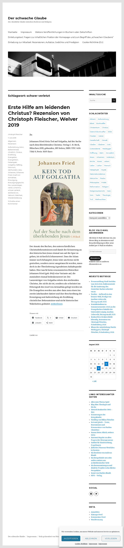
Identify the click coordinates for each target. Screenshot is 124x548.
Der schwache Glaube (27, 18)
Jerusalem (110, 153)
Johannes (12, 172)
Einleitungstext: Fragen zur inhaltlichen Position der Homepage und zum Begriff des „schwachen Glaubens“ (60, 37)
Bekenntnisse (13, 150)
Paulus (102, 178)
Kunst (99, 161)
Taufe (98, 195)
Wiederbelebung (15, 198)
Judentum (110, 157)
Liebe (92, 166)
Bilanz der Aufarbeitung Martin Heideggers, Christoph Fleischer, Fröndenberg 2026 (103, 329)
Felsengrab (12, 162)
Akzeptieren (71, 538)
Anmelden (95, 512)
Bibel (92, 123)
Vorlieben (111, 538)
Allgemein (12, 141)
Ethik (110, 132)
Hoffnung (93, 153)
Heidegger (106, 149)
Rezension (12, 144)
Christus (19, 152)
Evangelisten (13, 160)
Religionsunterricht (97, 191)
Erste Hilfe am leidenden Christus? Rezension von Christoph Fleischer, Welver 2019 (43, 116)
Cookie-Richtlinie (81, 544)
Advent (93, 119)
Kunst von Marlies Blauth (101, 473)
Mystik (103, 170)
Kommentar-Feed (98, 517)
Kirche (92, 161)
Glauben (101, 144)
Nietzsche (94, 178)
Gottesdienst (95, 149)
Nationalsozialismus (97, 174)
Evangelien (12, 157)
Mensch (107, 166)
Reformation (95, 187)
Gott (109, 144)
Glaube (93, 144)
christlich (11, 152)
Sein (109, 191)
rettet (10, 188)
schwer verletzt (14, 190)
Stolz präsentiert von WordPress (51, 537)
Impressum (93, 544)
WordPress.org (97, 520)
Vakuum (11, 195)
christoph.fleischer (15, 134)
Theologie (106, 195)
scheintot (17, 188)
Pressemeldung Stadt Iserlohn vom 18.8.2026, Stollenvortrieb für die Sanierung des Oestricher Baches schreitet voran (103, 287)
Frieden (93, 136)
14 (106, 364)
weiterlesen (56, 304)
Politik (103, 182)
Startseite (12, 32)
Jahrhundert (13, 170)
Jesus (92, 157)
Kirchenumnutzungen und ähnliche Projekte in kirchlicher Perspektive (103, 468)
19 (99, 368)
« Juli (94, 381)
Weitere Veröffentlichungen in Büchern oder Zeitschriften (63, 32)
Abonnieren (95, 258)
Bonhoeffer (100, 123)
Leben (106, 161)
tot (17, 193)
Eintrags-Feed (96, 515)
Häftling (19, 165)
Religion (105, 187)
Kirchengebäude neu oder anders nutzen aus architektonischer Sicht (101, 460)
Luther (99, 166)
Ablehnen (91, 538)
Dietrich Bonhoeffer (98, 132)
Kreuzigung (12, 180)
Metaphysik (94, 170)
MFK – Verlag (96, 476)
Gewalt (104, 140)
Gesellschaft (94, 140)
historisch (11, 167)
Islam (102, 153)
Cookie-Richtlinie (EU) (92, 42)
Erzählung (12, 155)
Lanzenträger (16, 185)
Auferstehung (13, 147)
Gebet (101, 136)
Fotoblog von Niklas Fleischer (102, 420)
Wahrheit (18, 195)
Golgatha (11, 165)
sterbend (11, 193)
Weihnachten (100, 199)
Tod (91, 199)
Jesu (20, 170)
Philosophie (94, 182)
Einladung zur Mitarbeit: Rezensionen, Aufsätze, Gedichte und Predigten (43, 42)
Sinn (91, 195)
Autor (21, 147)
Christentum (95, 127)
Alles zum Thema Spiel (100, 402)
